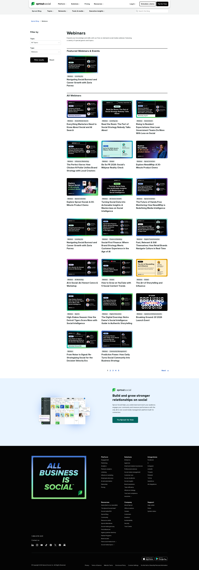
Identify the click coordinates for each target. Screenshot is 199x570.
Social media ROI (106, 511)
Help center (151, 505)
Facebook (151, 460)
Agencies (127, 463)
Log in (132, 4)
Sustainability (128, 520)
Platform (61, 4)
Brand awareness (129, 484)
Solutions (74, 4)
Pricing (87, 4)
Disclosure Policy (120, 565)
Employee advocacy (107, 478)
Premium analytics (106, 469)
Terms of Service (96, 565)
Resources (98, 4)
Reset (52, 60)
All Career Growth (115, 198)
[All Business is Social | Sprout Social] (59, 477)
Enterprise (127, 460)
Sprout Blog (36, 11)
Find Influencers (105, 529)
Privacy (87, 565)
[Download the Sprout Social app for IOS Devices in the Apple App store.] (148, 559)
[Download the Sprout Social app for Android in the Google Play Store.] (161, 559)
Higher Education (115, 314)
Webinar (70, 76)
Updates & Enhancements (153, 314)
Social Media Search (81, 121)
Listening (104, 472)
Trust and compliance (130, 493)
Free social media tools (108, 541)
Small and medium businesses (133, 466)
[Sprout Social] (41, 4)
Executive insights (96, 11)
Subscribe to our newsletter (109, 505)
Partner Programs (106, 535)
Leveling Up (79, 76)
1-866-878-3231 (37, 536)
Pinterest (150, 475)
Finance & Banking (116, 239)
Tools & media (77, 11)
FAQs (149, 508)
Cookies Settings (133, 565)
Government (148, 121)
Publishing (104, 463)
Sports (77, 314)
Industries (127, 496)
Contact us (35, 540)
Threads (150, 472)
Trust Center (128, 526)
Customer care (128, 475)
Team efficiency (129, 487)
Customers (127, 514)
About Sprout (128, 505)
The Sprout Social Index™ (108, 508)
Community (104, 517)
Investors (127, 517)
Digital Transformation (151, 239)
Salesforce (151, 481)
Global (112, 161)
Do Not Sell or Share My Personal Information (154, 565)
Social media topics (107, 544)
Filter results (39, 60)
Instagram (151, 466)
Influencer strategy (129, 490)
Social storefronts (129, 478)
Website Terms (108, 565)
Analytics (104, 466)
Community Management (118, 351)
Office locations (129, 508)
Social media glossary (107, 526)
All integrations (152, 484)
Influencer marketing (107, 475)
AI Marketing (79, 279)
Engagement (105, 460)
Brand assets (105, 538)
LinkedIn (150, 469)
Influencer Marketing (82, 161)
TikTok (150, 478)
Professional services (130, 469)
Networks (62, 11)
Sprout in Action (149, 161)
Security (126, 523)
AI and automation (106, 481)
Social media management (132, 472)
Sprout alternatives (106, 523)
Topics (49, 11)
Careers (126, 511)
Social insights (128, 481)
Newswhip (104, 484)
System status (152, 511)
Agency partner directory (108, 532)
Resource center (106, 520)
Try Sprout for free (125, 420)
